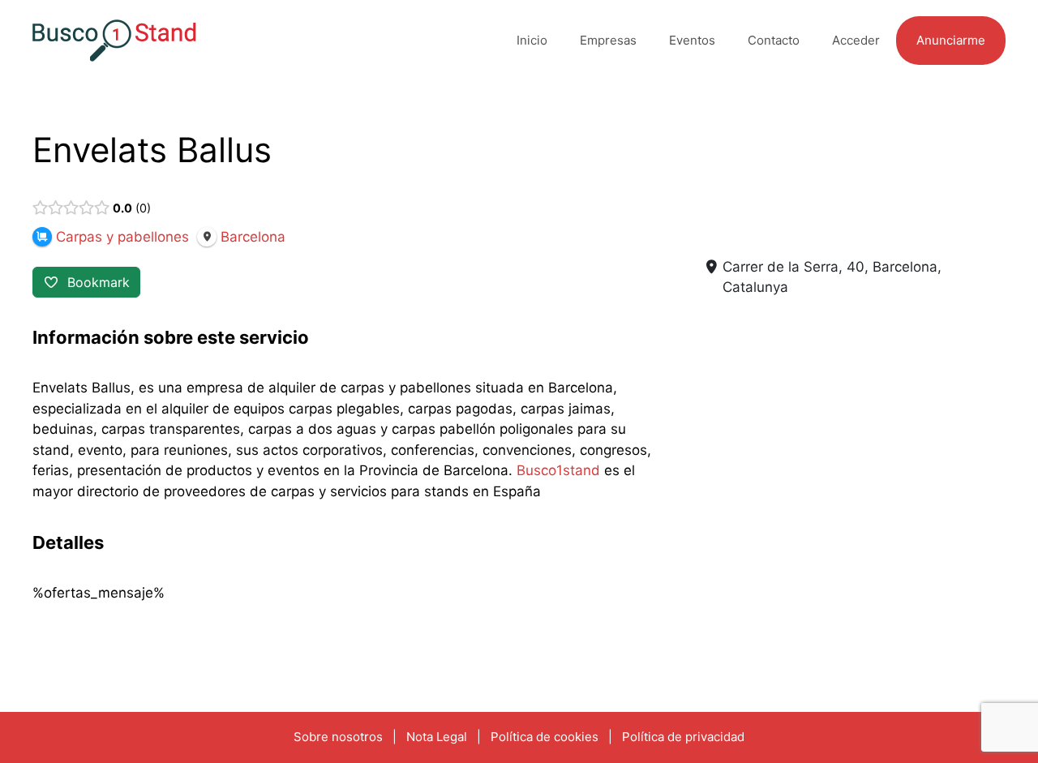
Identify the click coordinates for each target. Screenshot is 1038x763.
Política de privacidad (683, 736)
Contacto (774, 40)
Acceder (856, 40)
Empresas (608, 40)
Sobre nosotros (338, 736)
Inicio (532, 40)
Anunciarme (950, 40)
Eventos (692, 40)
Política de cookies (544, 736)
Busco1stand (558, 470)
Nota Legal (436, 736)
